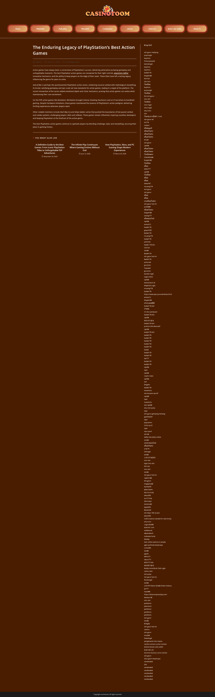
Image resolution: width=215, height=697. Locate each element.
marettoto (148, 390)
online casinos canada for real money (157, 519)
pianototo (148, 606)
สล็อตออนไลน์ (149, 218)
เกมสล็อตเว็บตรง (150, 201)
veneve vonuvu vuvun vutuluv (155, 644)
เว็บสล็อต (147, 84)
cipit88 (146, 145)
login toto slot (149, 463)
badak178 (147, 73)
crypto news (148, 376)
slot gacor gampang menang (154, 414)
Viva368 (147, 635)
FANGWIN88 (148, 157)
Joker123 (152, 29)
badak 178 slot (149, 245)
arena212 (147, 224)
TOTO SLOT (148, 425)
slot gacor (147, 143)
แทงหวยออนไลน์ (150, 443)
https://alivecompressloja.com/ (155, 594)
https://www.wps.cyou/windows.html (158, 294)
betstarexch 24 (149, 283)
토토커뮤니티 (149, 650)
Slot (145, 664)
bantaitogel (148, 64)
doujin (146, 140)
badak (146, 350)
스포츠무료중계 (149, 457)
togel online (148, 277)
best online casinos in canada (155, 542)
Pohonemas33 (149, 61)
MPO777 (147, 556)
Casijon (146, 125)
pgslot (146, 554)
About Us (197, 29)
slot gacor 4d (149, 119)
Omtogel (147, 452)
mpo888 (147, 591)
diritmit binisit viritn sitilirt (153, 647)
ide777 (146, 358)
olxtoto (130, 29)
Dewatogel (148, 638)
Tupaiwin (147, 268)
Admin (39, 62)
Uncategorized (72, 62)
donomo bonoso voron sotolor (155, 653)
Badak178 (147, 233)
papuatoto (148, 422)
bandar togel (149, 274)
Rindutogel (148, 580)
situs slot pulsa (149, 408)
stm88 (146, 440)
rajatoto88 (148, 478)
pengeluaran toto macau (153, 641)
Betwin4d (147, 510)
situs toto (147, 111)
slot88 (146, 250)
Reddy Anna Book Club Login (154, 568)
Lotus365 (147, 548)
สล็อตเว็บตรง (148, 131)
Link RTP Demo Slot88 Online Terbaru (158, 586)
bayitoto (147, 58)
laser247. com (149, 527)
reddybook (148, 530)
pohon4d (147, 262)
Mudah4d (40, 29)
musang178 (148, 186)
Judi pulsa (63, 29)
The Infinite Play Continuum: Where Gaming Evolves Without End (85, 147)
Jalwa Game (148, 489)
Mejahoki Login (149, 285)
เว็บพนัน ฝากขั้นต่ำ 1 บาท (153, 116)
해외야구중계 (149, 320)
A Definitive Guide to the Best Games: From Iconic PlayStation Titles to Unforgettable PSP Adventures (50, 148)
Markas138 (148, 597)
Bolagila (147, 623)
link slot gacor (149, 96)
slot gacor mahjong (151, 52)
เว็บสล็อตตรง (148, 154)
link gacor (147, 481)
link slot (147, 78)
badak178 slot (149, 306)
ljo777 (146, 589)
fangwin (147, 384)
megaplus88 (148, 484)
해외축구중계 (149, 565)
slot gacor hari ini (150, 204)
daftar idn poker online (152, 437)
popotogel (148, 55)
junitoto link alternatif (152, 326)
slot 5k (146, 122)
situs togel (148, 108)
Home (17, 29)
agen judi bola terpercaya (153, 545)
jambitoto (147, 603)
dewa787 (147, 183)
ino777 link (148, 498)
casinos (147, 629)
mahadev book (149, 536)
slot (145, 113)
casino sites (148, 571)
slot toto (147, 81)
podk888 (147, 207)
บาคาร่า (147, 449)
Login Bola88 (149, 524)
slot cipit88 (148, 405)
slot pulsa (147, 574)
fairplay (147, 539)
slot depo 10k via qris (152, 513)
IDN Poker (148, 501)
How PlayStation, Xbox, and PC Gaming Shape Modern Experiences (119, 147)
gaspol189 (148, 230)
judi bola (147, 242)
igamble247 (148, 417)
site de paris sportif (151, 393)
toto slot (147, 99)
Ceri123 (147, 247)
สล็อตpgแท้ (148, 128)
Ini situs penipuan (150, 312)
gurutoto (147, 265)
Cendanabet (107, 29)
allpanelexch (148, 533)
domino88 (148, 504)
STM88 (146, 309)
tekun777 (147, 559)
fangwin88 (148, 76)
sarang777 (148, 215)
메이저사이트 (149, 492)
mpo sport (148, 431)
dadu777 (147, 169)
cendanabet (148, 661)
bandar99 (147, 487)
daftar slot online (175, 29)
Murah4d (85, 29)
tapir (146, 370)
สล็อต (146, 166)
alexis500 (147, 495)
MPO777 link (148, 562)
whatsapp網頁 (149, 303)
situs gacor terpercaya (152, 658)
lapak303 (147, 507)
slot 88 (146, 434)
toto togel (147, 105)
